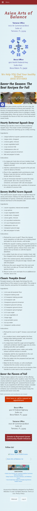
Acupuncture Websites (11, 489)
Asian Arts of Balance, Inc (15, 459)
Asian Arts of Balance (18, 15)
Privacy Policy (20, 493)
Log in (24, 499)
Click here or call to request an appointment (18, 399)
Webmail (14, 499)
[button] (2, 104)
